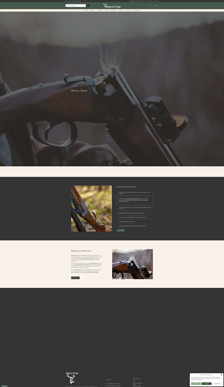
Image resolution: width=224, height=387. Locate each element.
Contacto (121, 10)
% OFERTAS (137, 10)
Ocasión (129, 10)
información (136, 379)
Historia (113, 10)
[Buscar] (88, 5)
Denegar (206, 383)
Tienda (92, 10)
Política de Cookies (137, 385)
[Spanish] (149, 5)
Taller (106, 10)
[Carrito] (154, 5)
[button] (221, 374)
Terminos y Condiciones (138, 383)
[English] (148, 5)
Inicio (85, 10)
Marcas (100, 10)
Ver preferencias (217, 383)
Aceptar (196, 383)
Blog (134, 381)
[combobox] (75, 5)
